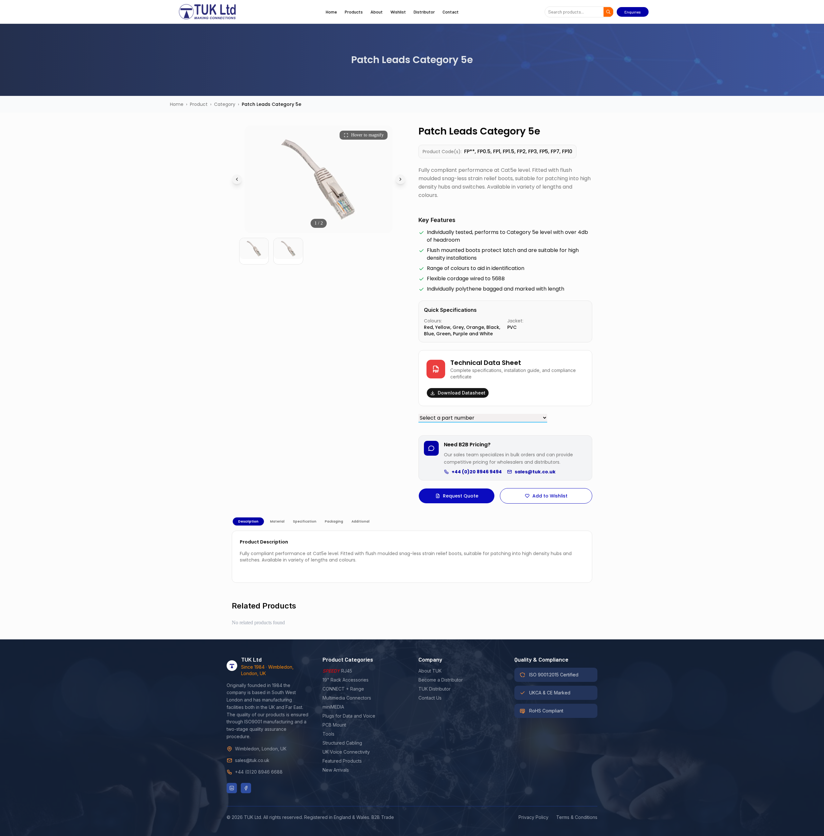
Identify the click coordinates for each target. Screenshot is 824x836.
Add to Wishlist (549, 496)
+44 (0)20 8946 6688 (259, 772)
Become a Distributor (440, 680)
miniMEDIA (333, 707)
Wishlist (398, 11)
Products (354, 11)
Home (331, 11)
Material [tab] (277, 521)
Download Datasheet (461, 392)
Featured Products (342, 761)
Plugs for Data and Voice (349, 716)
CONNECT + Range (343, 689)
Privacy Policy (533, 817)
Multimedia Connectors (347, 698)
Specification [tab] (304, 521)
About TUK (430, 670)
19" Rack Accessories (346, 680)
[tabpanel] (412, 557)
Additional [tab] (360, 521)
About (376, 11)
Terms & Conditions (576, 817)
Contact (451, 11)
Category (224, 104)
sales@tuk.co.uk (535, 472)
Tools (328, 734)
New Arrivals (336, 770)
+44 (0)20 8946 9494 (477, 472)
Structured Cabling (342, 743)
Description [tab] (248, 521)
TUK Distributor (434, 689)
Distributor (424, 11)
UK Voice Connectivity (346, 752)
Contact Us (430, 698)
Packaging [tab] (334, 521)
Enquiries (632, 12)
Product (199, 104)
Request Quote (460, 496)
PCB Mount (334, 725)
